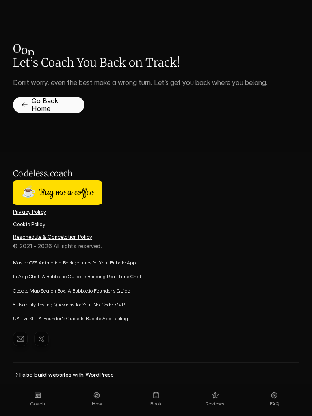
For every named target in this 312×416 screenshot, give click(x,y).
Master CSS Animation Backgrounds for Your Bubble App (74, 263)
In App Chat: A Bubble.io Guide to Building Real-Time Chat (77, 276)
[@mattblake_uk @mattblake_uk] (41, 339)
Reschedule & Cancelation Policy (52, 237)
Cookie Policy (29, 224)
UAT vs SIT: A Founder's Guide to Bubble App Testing (70, 318)
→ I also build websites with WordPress (63, 374)
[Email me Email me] (20, 339)
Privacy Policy (29, 211)
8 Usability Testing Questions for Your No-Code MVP (69, 304)
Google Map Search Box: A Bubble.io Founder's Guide (71, 291)
